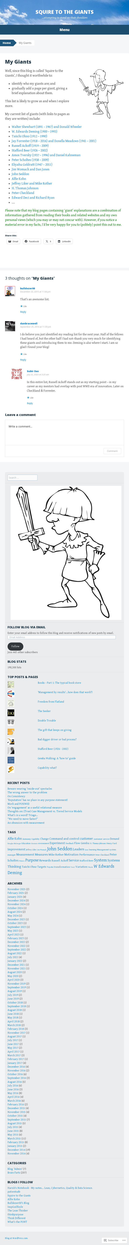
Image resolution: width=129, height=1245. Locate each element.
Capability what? (47, 768)
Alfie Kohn (19, 179)
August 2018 (15, 1010)
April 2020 (14, 980)
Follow (15, 646)
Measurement (25, 854)
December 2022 (16, 942)
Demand (114, 839)
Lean (86, 850)
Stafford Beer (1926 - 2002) (53, 749)
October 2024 (15, 908)
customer (86, 839)
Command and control (64, 839)
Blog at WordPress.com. (16, 1238)
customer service (101, 839)
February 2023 (16, 938)
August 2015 (15, 1123)
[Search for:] (22, 477)
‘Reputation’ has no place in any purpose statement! (38, 800)
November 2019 (17, 983)
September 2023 (17, 927)
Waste (90, 867)
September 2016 (17, 1078)
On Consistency (16, 796)
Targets (41, 867)
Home (7, 43)
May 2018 (13, 1017)
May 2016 (13, 1093)
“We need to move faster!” (23, 819)
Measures (41, 855)
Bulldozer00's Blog (18, 1203)
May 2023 (13, 930)
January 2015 (15, 1146)
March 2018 (14, 1025)
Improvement (16, 849)
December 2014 (16, 1150)
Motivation (71, 854)
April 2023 (14, 934)
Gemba (85, 843)
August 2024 (15, 912)
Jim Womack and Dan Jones (30, 169)
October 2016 (15, 1074)
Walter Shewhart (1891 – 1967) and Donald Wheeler (47, 127)
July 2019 (13, 995)
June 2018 (13, 1014)
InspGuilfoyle (15, 1207)
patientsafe (14, 1191)
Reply (23, 311)
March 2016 (14, 1100)
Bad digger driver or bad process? (57, 739)
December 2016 (16, 1066)
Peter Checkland (23, 193)
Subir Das (33, 371)
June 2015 (13, 1131)
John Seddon (20, 174)
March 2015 (14, 1138)
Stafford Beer (86, 860)
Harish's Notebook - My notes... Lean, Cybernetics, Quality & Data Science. (50, 1188)
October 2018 (15, 1002)
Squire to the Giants (65, 11)
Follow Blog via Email (27, 627)
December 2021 (16, 965)
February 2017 (16, 1059)
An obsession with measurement (26, 822)
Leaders (78, 849)
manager (12, 855)
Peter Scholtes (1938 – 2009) (30, 160)
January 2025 (15, 897)
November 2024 (17, 904)
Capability (35, 839)
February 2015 (16, 1142)
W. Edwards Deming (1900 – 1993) (34, 132)
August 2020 (15, 972)
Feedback (69, 843)
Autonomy (27, 839)
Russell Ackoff (60, 860)
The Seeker (44, 711)
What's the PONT (17, 1222)
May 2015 (13, 1134)
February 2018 (16, 1029)
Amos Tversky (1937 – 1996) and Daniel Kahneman (46, 155)
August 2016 (15, 1082)
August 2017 (15, 1036)
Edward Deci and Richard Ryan (33, 198)
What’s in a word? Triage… (23, 815)
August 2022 (15, 953)
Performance (87, 854)
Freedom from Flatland (51, 701)
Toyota (50, 867)
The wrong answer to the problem (27, 792)
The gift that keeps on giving (55, 730)
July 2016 (13, 1085)
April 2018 (14, 1021)
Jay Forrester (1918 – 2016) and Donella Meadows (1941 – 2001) (54, 141)
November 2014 (17, 1153)
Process (22, 861)
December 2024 (16, 900)
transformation (62, 866)
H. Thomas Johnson (25, 188)
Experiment (57, 843)
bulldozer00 (27, 288)
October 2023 (15, 923)
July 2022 (13, 957)
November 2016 (17, 1070)
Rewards (45, 860)
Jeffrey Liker (31, 849)
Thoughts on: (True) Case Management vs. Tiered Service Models (45, 811)
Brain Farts (14, 1172)
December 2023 (16, 919)
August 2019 (15, 991)
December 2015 (16, 1108)
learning (92, 849)
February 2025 (16, 893)
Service (74, 860)
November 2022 (17, 946)
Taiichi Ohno (29, 867)
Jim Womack (41, 850)
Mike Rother (56, 854)
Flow (77, 843)
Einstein (34, 844)
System (100, 860)
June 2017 (13, 1044)
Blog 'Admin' (15, 1169)
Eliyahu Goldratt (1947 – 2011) (32, 165)
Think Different (17, 1218)
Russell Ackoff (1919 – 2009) (30, 146)
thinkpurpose (15, 1214)
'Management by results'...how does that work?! (65, 692)
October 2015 (15, 1115)
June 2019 (13, 998)
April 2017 (14, 1051)
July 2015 (13, 1127)
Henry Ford (111, 843)
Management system (106, 849)
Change (44, 839)
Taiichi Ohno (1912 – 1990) (29, 136)
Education (26, 843)
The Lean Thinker (18, 1210)
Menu (64, 29)
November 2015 (17, 1112)
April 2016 (14, 1097)
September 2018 (17, 1006)
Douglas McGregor (14, 844)
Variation (81, 867)
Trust (73, 867)
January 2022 (15, 961)
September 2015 (17, 1119)
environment (43, 843)
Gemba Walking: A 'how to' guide (57, 758)
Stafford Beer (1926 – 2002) (30, 150)
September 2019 (17, 987)
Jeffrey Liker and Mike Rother (32, 184)
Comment (112, 451)
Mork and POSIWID (18, 804)
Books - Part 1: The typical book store (59, 682)
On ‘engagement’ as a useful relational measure (35, 807)
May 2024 (13, 915)
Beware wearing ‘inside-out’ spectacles (30, 788)
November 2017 (17, 1032)
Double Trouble (47, 720)
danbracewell (28, 323)
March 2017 (14, 1055)
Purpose (32, 860)
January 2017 (15, 1063)
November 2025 (17, 889)
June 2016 (13, 1089)
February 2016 (16, 1104)
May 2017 (13, 1048)
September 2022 (17, 949)
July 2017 (13, 1040)
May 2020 (13, 976)
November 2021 (17, 968)
